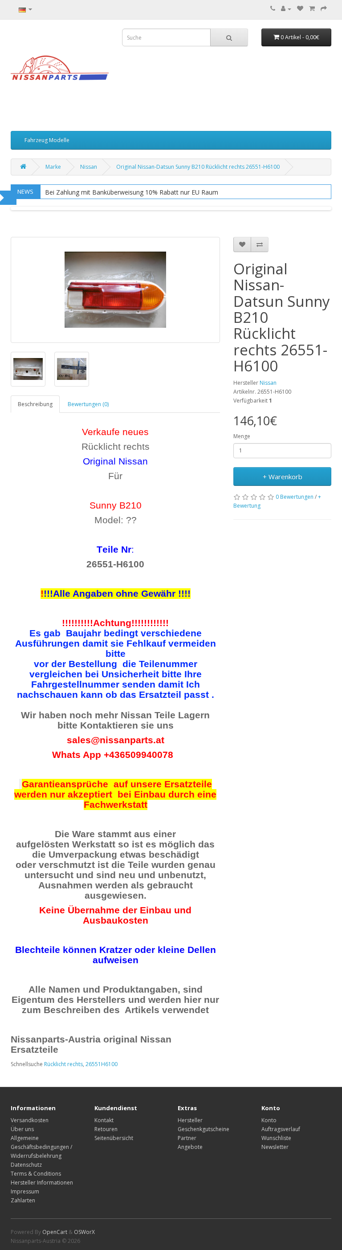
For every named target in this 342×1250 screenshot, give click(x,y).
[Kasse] (324, 8)
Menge (241, 436)
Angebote (190, 1147)
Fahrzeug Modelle (46, 140)
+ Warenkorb (282, 476)
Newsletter (275, 1147)
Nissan (88, 167)
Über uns (22, 1129)
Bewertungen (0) (88, 404)
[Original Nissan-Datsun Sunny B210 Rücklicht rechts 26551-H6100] (115, 290)
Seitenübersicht (113, 1138)
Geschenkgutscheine (203, 1129)
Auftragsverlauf (280, 1129)
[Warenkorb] (312, 8)
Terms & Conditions (36, 1173)
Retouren (106, 1129)
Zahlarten (23, 1200)
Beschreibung (35, 404)
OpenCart (54, 1232)
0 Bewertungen (295, 497)
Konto (269, 1120)
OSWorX (84, 1232)
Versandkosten (30, 1120)
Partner (187, 1138)
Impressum (25, 1191)
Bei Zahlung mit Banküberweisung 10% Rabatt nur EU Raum (131, 192)
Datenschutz (26, 1165)
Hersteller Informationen (42, 1182)
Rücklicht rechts (63, 1064)
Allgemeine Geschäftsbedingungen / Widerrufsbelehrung (41, 1147)
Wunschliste (276, 1138)
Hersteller (190, 1120)
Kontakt (104, 1120)
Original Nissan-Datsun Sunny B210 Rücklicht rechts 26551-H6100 (198, 167)
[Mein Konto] (286, 8)
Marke (53, 167)
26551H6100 (102, 1064)
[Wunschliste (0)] (300, 8)
